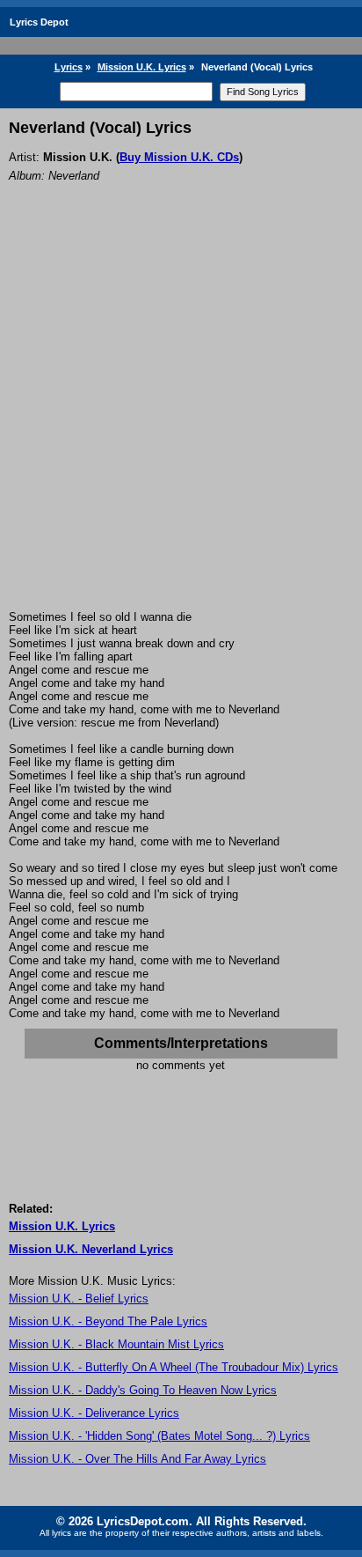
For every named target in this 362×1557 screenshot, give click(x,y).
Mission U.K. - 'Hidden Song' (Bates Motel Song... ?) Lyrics (159, 1436)
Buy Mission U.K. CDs (179, 157)
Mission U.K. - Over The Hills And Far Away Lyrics (137, 1458)
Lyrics (68, 67)
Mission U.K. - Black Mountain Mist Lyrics (116, 1344)
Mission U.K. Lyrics (142, 67)
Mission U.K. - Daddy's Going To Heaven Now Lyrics (143, 1390)
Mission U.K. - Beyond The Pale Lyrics (108, 1321)
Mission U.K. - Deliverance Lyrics (94, 1413)
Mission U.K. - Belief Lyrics (78, 1298)
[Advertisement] (181, 420)
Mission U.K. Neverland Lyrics (91, 1249)
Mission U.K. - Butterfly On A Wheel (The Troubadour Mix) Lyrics (173, 1367)
